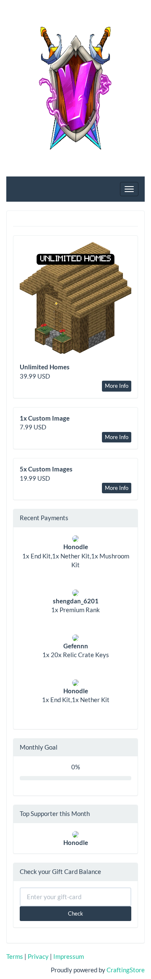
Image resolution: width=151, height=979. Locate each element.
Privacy (38, 956)
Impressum (68, 956)
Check (75, 913)
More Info (116, 385)
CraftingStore (126, 970)
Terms (14, 956)
